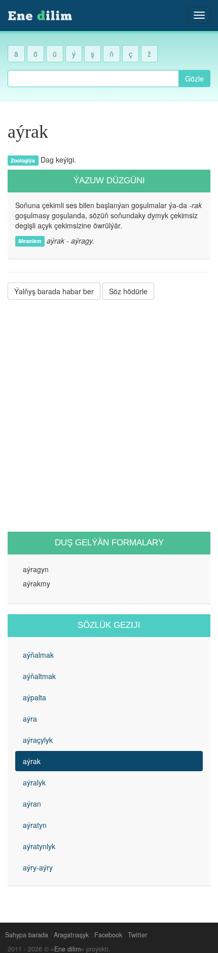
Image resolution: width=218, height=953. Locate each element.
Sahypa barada (26, 934)
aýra (30, 718)
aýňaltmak (39, 676)
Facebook (108, 934)
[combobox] (93, 78)
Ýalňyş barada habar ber (54, 291)
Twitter (137, 934)
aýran (32, 804)
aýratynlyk (39, 846)
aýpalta (34, 697)
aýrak (32, 761)
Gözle (194, 78)
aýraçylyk (38, 740)
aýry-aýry (38, 867)
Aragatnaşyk (71, 934)
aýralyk (34, 782)
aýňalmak (38, 655)
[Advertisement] (109, 416)
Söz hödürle (128, 291)
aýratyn (35, 825)
